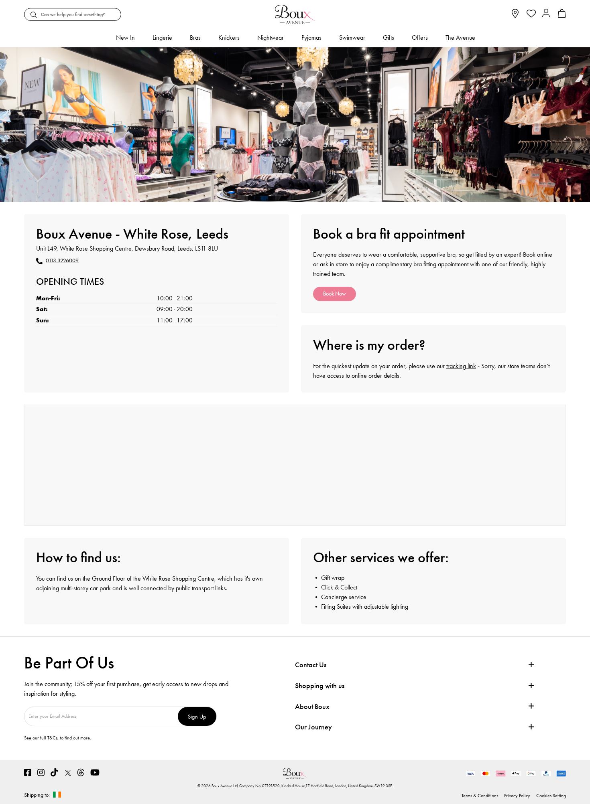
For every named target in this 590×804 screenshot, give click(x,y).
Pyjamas (311, 37)
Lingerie (162, 37)
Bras (195, 37)
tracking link (461, 366)
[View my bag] (562, 15)
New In (125, 37)
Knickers (229, 37)
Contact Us (310, 664)
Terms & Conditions (480, 795)
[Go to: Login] (546, 14)
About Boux (312, 707)
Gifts (388, 37)
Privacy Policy (517, 795)
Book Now (334, 293)
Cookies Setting (551, 795)
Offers (420, 37)
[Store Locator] (515, 15)
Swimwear (352, 37)
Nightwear (270, 37)
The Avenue (460, 37)
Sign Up (197, 716)
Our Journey (313, 727)
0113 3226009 (62, 260)
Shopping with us (319, 685)
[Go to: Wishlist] (530, 14)
